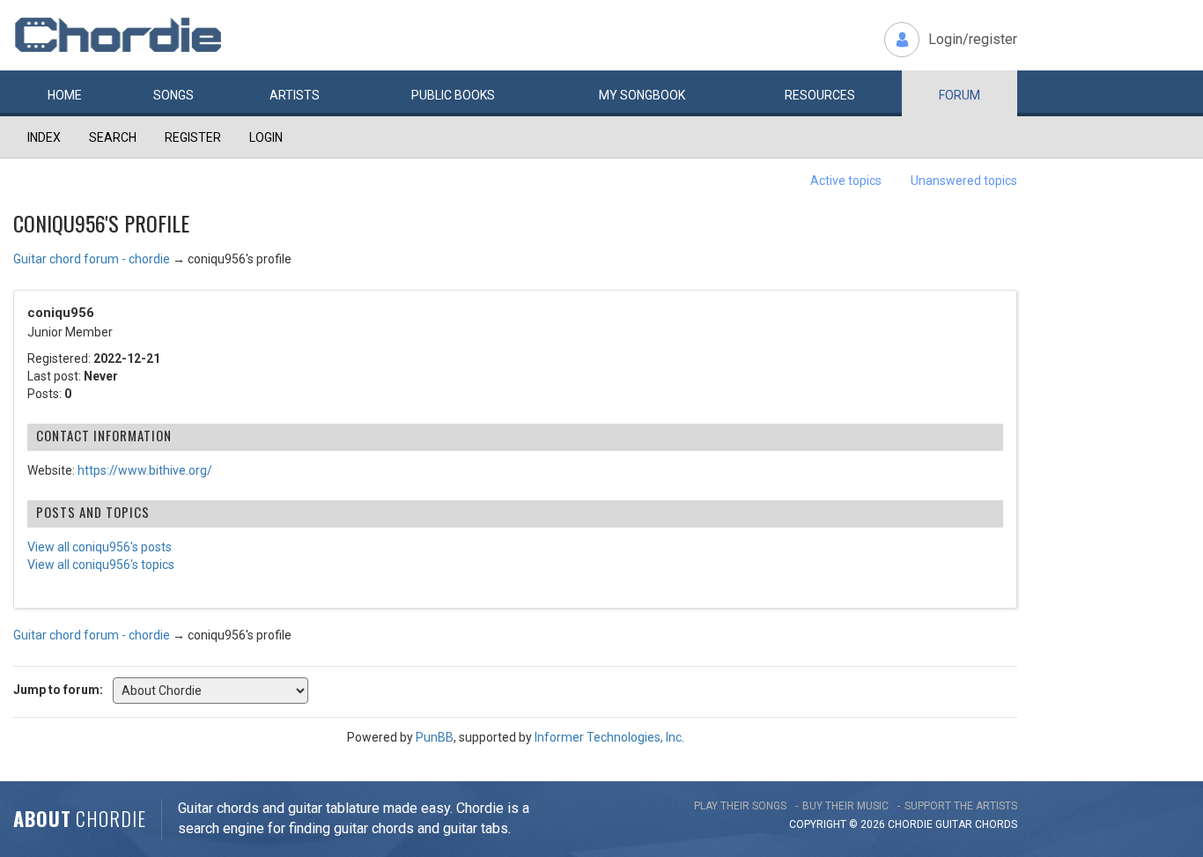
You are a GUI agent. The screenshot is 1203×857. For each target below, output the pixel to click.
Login (266, 137)
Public (453, 95)
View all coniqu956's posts (99, 547)
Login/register (972, 39)
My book (642, 95)
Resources (820, 95)
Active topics (846, 181)
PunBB (435, 737)
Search (113, 137)
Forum (959, 95)
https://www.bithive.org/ (144, 470)
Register (193, 137)
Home (65, 95)
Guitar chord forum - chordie (91, 259)
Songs (173, 95)
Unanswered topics (964, 181)
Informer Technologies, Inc (608, 737)
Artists (294, 95)
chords (996, 824)
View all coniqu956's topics (100, 565)
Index (44, 137)
